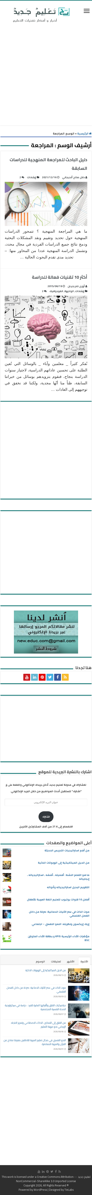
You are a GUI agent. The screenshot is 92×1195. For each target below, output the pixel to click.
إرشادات (31, 177)
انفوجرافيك (56, 291)
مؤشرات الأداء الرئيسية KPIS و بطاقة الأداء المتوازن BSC (58, 938)
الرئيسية (83, 133)
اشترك (46, 816)
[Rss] (65, 677)
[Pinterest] (42, 677)
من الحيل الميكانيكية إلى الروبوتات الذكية (63, 862)
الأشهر (70, 961)
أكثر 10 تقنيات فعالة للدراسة (59, 277)
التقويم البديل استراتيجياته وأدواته (68, 887)
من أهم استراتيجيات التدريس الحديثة (67, 850)
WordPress (40, 1189)
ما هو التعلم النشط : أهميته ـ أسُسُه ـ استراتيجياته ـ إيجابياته (58, 876)
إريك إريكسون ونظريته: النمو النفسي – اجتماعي (60, 923)
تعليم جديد (84, 1176)
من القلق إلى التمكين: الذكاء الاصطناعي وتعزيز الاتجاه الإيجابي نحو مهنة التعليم (38, 1024)
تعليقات (56, 961)
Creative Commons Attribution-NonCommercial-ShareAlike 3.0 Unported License (46, 1179)
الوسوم (40, 961)
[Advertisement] (46, 75)
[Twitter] (49, 677)
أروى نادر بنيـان (76, 286)
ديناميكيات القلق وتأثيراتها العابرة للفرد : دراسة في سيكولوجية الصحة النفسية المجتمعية (35, 1007)
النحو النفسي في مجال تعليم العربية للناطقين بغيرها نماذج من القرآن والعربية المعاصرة (35, 1042)
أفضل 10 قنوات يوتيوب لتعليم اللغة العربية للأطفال (58, 899)
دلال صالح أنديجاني (73, 177)
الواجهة (69, 291)
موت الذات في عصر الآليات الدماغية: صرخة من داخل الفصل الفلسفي (59, 913)
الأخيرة (84, 961)
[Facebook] (57, 677)
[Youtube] (26, 677)
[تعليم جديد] (40, 14)
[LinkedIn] (34, 677)
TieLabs (69, 1189)
